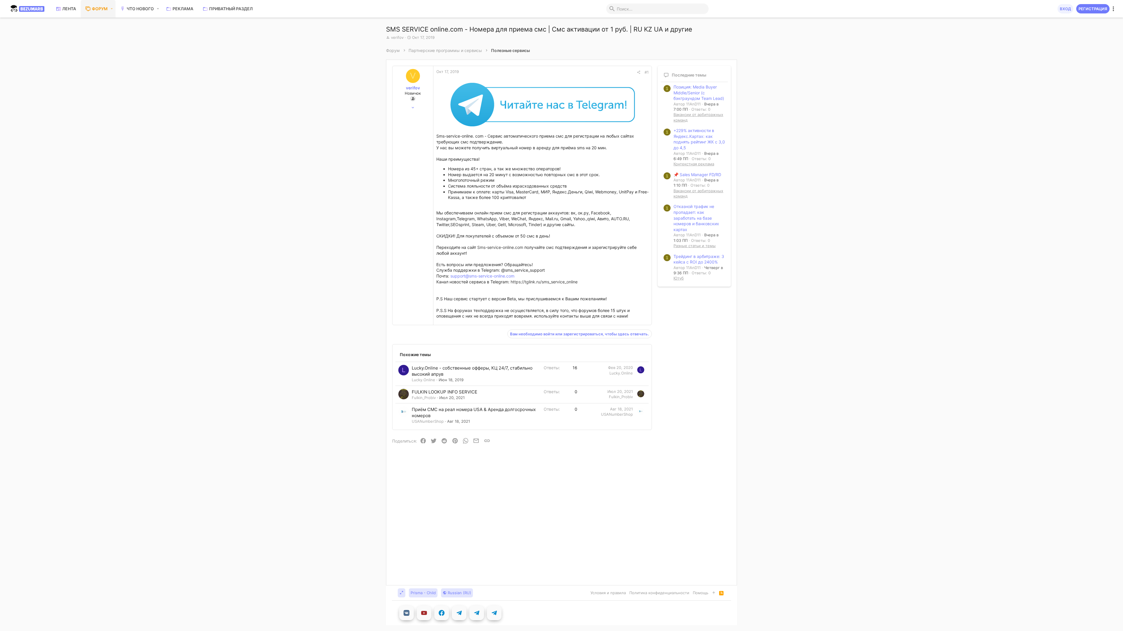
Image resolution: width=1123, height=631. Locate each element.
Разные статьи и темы (695, 245)
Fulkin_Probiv (424, 397)
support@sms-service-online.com (482, 275)
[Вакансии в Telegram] (476, 613)
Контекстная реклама (694, 164)
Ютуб (679, 278)
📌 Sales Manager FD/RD (697, 174)
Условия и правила (608, 592)
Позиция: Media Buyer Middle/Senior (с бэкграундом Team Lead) (699, 92)
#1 (647, 72)
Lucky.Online (423, 379)
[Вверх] (713, 592)
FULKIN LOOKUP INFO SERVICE (444, 392)
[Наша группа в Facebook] (441, 613)
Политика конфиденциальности (659, 592)
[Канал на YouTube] (424, 613)
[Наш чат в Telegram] (494, 613)
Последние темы (689, 74)
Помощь (700, 592)
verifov (397, 37)
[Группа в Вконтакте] (406, 613)
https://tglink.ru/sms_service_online (544, 281)
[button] (112, 8)
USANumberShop (428, 421)
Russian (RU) (459, 592)
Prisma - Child (423, 592)
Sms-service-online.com (500, 247)
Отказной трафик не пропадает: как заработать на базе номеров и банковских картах (696, 218)
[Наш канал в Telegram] (459, 613)
